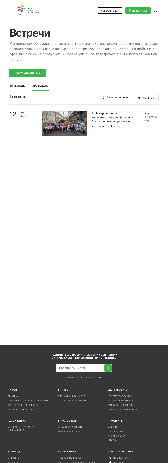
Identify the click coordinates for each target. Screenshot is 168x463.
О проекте (13, 458)
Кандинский (115, 432)
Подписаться (138, 10)
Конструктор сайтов (120, 396)
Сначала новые (117, 97)
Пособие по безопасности (23, 410)
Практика (13, 396)
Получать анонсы (28, 73)
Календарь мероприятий (72, 401)
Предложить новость (70, 458)
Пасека (112, 440)
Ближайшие (17, 85)
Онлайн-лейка (116, 436)
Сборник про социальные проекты (28, 401)
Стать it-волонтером (70, 427)
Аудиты (112, 427)
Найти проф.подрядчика (122, 410)
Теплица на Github (69, 432)
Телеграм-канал (122, 458)
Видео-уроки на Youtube (72, 396)
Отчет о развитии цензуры (23, 405)
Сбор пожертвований (120, 401)
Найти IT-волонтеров (120, 405)
